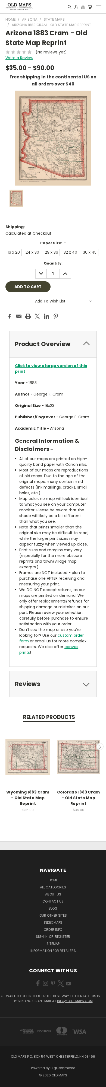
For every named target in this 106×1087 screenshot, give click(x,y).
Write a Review (19, 57)
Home (53, 880)
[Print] (28, 316)
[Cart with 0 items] (90, 7)
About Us (53, 894)
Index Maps (53, 922)
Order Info (53, 929)
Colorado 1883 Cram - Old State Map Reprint (78, 797)
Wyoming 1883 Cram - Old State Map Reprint (27, 797)
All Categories (53, 887)
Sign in (42, 936)
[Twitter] (37, 316)
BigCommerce (63, 1068)
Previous (6, 746)
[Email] (18, 316)
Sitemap (53, 943)
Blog (53, 908)
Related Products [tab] (49, 717)
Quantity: (53, 263)
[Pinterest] (55, 316)
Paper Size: (53, 243)
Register (62, 936)
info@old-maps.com (75, 1001)
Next (100, 746)
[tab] (53, 344)
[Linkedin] (46, 316)
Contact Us (53, 901)
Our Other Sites (53, 915)
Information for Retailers (53, 950)
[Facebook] (9, 316)
